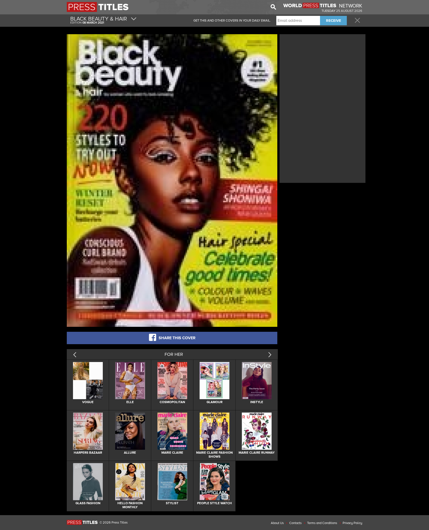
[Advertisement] (322, 70)
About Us (277, 523)
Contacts (295, 523)
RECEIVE (333, 20)
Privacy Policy (352, 523)
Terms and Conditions (322, 523)
